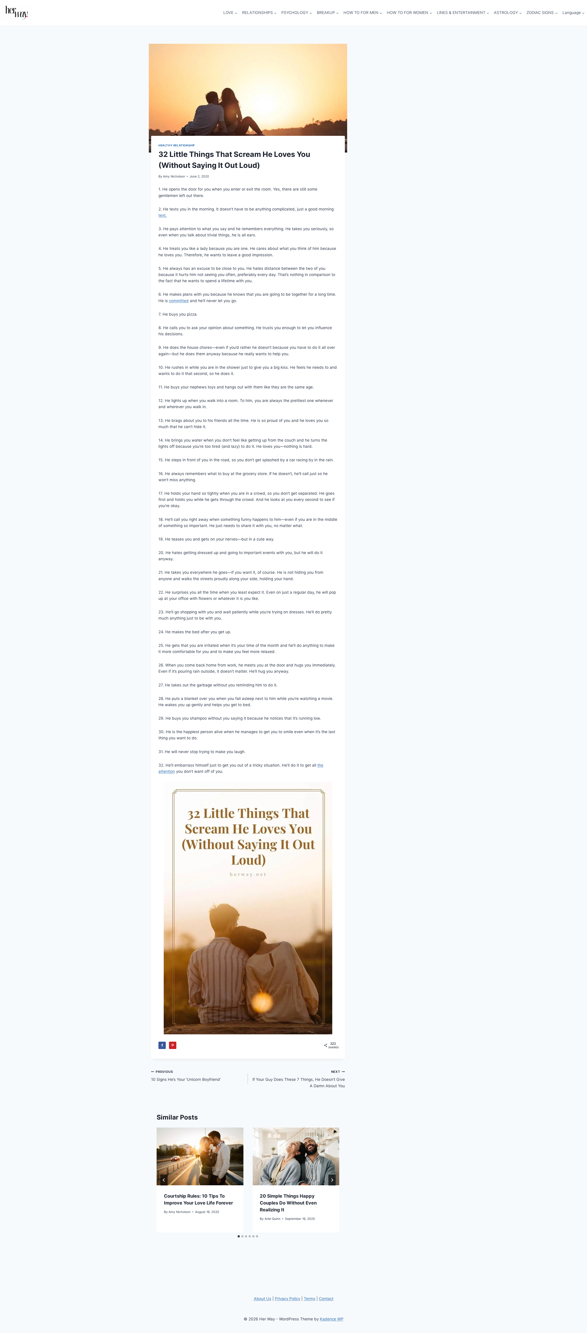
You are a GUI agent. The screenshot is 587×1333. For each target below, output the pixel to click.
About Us (262, 1298)
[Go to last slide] (164, 1180)
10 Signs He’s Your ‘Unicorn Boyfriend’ (186, 1076)
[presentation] (200, 1156)
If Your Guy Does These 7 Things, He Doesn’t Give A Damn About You (298, 1079)
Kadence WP (331, 1319)
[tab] (239, 1236)
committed (179, 300)
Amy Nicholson (174, 176)
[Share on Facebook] (162, 1045)
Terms (309, 1298)
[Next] (332, 1180)
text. (162, 215)
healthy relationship (176, 145)
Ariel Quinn (272, 1219)
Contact (326, 1298)
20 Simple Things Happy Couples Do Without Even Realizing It (288, 1203)
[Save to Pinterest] (172, 1045)
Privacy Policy (287, 1298)
